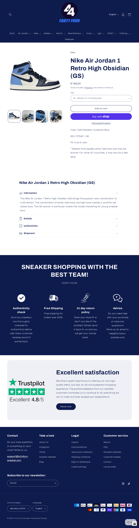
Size (72, 93)
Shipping (88, 88)
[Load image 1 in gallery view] (14, 116)
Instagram (44, 447)
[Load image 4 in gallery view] (56, 116)
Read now (65, 407)
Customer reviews (112, 457)
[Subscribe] (55, 483)
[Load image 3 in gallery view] (42, 116)
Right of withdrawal (80, 462)
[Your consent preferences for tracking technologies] (134, 523)
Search (107, 442)
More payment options (101, 123)
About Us (43, 442)
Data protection (79, 447)
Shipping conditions (80, 457)
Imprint (74, 442)
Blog (41, 462)
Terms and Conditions (81, 452)
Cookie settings (78, 467)
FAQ (106, 447)
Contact (107, 462)
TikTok (42, 452)
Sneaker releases (47, 457)
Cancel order (110, 467)
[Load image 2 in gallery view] (28, 116)
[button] (10, 14)
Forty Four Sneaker (22, 518)
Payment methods (112, 452)
